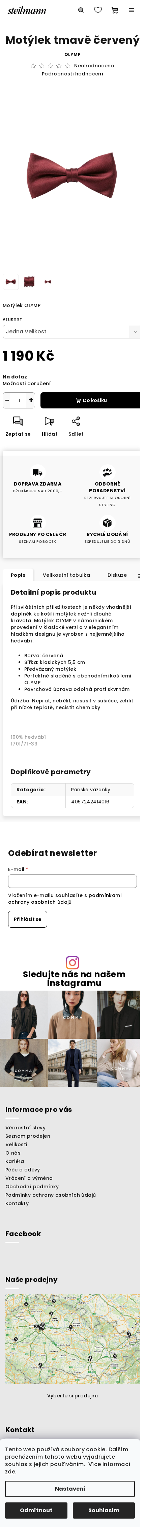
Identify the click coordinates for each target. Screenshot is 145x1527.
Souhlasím (103, 1510)
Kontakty (17, 1203)
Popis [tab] (18, 575)
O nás (13, 1153)
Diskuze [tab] (117, 575)
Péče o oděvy (22, 1169)
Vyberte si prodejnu (72, 1395)
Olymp (72, 54)
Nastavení (70, 1489)
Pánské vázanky (90, 789)
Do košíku (95, 400)
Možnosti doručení (27, 383)
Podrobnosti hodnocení (72, 74)
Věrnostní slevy (25, 1127)
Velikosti (16, 1144)
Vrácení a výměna (29, 1178)
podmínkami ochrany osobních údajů (64, 898)
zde (10, 1471)
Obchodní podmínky (32, 1186)
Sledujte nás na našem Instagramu (74, 978)
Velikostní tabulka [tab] (66, 575)
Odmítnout (36, 1510)
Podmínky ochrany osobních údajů (50, 1195)
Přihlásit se (27, 919)
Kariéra (14, 1161)
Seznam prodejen (27, 1136)
